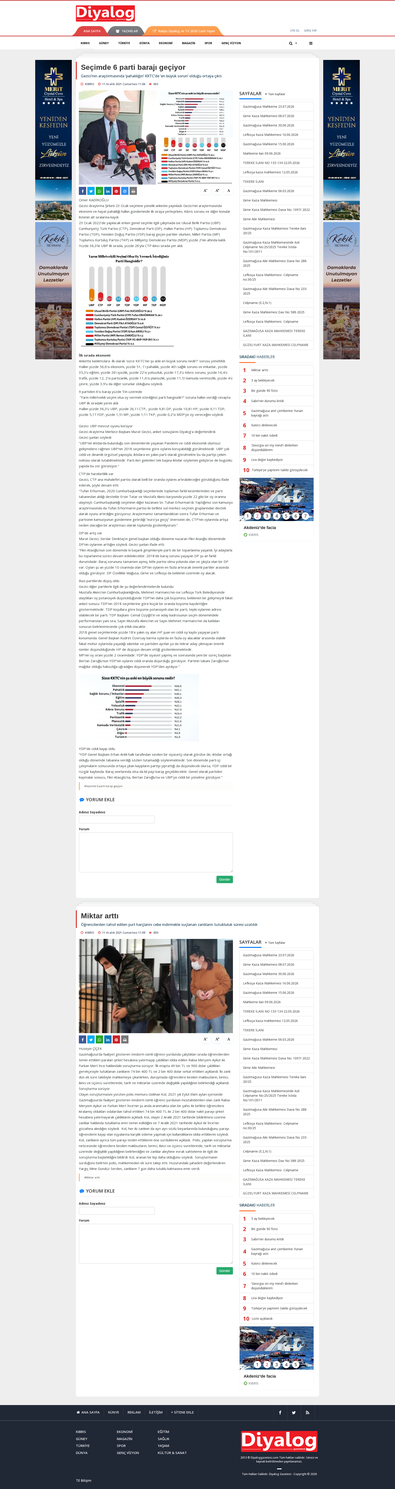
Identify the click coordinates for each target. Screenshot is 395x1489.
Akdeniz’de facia (260, 527)
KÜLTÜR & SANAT (172, 1452)
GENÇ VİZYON (231, 43)
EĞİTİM (163, 1431)
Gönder (224, 879)
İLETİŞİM (156, 1412)
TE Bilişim (83, 1480)
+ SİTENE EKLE (182, 1412)
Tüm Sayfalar (276, 94)
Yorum (84, 829)
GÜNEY (104, 43)
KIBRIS (85, 43)
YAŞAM (163, 1445)
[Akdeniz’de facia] (277, 502)
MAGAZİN (188, 43)
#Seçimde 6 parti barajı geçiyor (103, 786)
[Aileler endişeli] (277, 1351)
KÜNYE (113, 1412)
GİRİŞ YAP (310, 30)
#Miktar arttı (92, 1177)
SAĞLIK (163, 1438)
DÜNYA (144, 43)
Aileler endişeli (258, 1376)
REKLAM (134, 1412)
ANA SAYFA (92, 31)
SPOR (208, 43)
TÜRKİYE (124, 43)
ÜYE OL (294, 30)
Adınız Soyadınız (92, 812)
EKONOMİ (166, 43)
